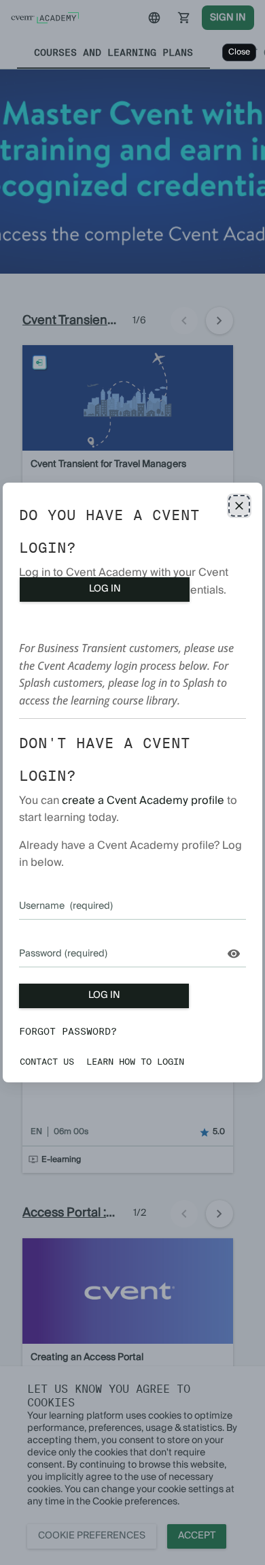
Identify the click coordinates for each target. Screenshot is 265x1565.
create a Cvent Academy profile (143, 800)
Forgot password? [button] (68, 1031)
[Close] (239, 506)
